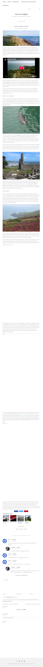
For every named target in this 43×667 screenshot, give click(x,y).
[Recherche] (39, 9)
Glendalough (7, 47)
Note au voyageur (21, 14)
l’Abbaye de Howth (25, 183)
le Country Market (29, 196)
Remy (26, 28)
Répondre (14, 539)
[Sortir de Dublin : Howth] (21, 38)
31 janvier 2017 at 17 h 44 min (15, 548)
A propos (9, 1)
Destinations (16, 1)
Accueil (4, 1)
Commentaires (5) (21, 526)
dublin (17, 529)
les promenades (8, 139)
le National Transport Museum (25, 415)
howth (21, 529)
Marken (34, 83)
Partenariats (6, 5)
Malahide (13, 47)
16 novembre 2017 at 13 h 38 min (12, 555)
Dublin (19, 21)
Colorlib (25, 663)
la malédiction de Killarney (34, 419)
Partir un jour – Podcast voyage (28, 1)
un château (24, 413)
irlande (25, 529)
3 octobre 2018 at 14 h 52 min (15, 568)
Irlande (23, 21)
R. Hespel (13, 547)
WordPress (32, 663)
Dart (20, 80)
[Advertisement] (7, 639)
